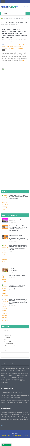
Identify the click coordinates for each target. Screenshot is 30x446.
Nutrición (6, 41)
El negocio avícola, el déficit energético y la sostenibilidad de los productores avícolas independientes (18, 228)
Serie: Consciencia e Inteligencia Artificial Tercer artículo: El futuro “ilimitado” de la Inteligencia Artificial (18, 247)
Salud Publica (7, 347)
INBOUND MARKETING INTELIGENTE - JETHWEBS (15, 435)
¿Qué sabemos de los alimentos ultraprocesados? (17, 269)
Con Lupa (6, 330)
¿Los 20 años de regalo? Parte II (17, 275)
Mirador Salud (12, 39)
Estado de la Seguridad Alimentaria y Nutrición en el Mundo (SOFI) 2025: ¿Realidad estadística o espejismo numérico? (18, 238)
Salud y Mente (7, 341)
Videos (5, 350)
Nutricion (7, 337)
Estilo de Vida (8, 335)
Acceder (3, 425)
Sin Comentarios (18, 41)
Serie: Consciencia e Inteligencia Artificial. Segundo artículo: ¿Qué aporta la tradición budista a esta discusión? (18, 301)
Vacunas (6, 339)
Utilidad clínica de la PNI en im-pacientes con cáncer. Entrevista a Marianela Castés (18, 197)
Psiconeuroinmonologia (10, 345)
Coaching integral (9, 343)
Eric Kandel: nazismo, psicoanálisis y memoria (18, 219)
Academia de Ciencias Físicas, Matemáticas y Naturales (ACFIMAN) (17, 286)
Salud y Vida (11, 41)
